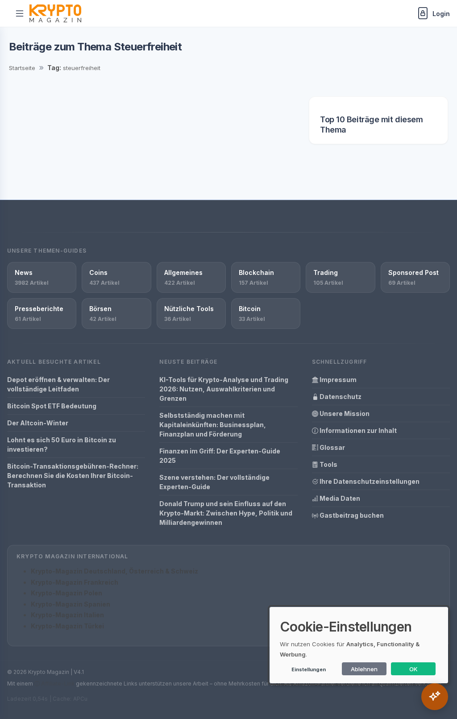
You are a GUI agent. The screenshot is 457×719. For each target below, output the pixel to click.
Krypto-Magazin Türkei (67, 626)
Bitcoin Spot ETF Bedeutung (51, 406)
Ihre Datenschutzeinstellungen (369, 481)
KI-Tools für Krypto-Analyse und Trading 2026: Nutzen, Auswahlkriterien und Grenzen (223, 389)
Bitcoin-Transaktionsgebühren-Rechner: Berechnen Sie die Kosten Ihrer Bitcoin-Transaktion (72, 475)
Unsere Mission (344, 413)
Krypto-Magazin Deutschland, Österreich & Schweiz (114, 571)
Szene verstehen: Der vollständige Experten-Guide (214, 482)
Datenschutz (339, 396)
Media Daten (339, 498)
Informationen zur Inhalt (357, 430)
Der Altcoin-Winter (37, 423)
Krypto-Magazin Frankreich (74, 582)
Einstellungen (308, 669)
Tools (327, 464)
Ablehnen (364, 669)
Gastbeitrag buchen (351, 515)
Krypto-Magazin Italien (67, 615)
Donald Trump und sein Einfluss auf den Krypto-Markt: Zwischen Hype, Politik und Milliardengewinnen (225, 513)
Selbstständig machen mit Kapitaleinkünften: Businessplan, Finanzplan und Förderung (212, 424)
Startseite (22, 67)
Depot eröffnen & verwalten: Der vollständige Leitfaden (58, 384)
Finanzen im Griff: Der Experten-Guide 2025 (219, 455)
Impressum (337, 379)
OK (413, 669)
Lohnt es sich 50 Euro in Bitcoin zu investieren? (61, 444)
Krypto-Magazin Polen (66, 593)
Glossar (331, 447)
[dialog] (359, 645)
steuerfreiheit (81, 67)
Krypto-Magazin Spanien (70, 604)
